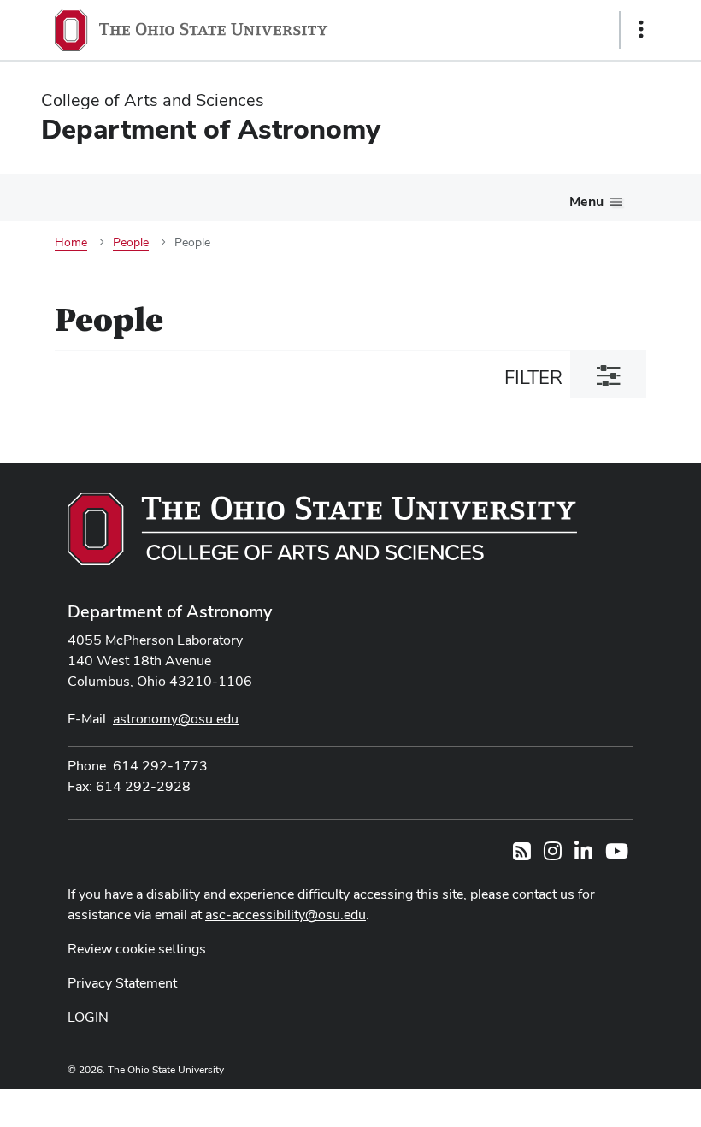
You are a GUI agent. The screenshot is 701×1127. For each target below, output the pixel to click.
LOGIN (88, 1017)
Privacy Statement (122, 983)
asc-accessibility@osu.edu (285, 914)
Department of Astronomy (170, 611)
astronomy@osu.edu (176, 719)
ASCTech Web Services (580, 1104)
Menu (586, 201)
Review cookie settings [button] (137, 949)
